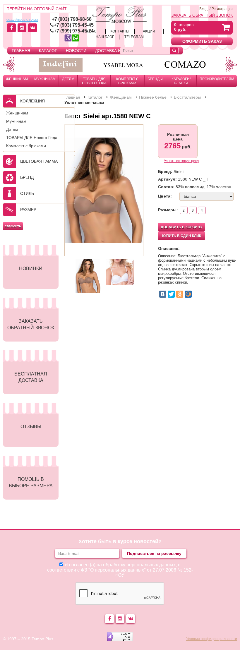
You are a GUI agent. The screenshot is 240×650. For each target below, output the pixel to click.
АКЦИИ (149, 31)
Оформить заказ (202, 41)
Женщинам (17, 79)
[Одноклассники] (179, 294)
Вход (203, 9)
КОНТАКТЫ (119, 31)
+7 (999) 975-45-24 (74, 30)
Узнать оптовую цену (181, 161)
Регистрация (222, 9)
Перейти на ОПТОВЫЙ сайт (36, 8)
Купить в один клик (181, 236)
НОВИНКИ (30, 268)
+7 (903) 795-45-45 (74, 25)
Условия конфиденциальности (211, 639)
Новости (76, 50)
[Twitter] (171, 294)
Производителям (217, 79)
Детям (68, 79)
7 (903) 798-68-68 (73, 19)
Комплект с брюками (127, 81)
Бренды (155, 79)
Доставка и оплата (116, 50)
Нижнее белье (153, 97)
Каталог (48, 50)
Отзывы (30, 426)
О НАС (91, 31)
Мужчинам (45, 79)
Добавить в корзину (181, 227)
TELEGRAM (134, 37)
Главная (21, 50)
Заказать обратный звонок (202, 15)
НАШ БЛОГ (105, 37)
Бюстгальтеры (187, 97)
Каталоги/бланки (181, 81)
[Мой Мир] (188, 294)
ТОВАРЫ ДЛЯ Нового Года (94, 81)
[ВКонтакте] (162, 294)
